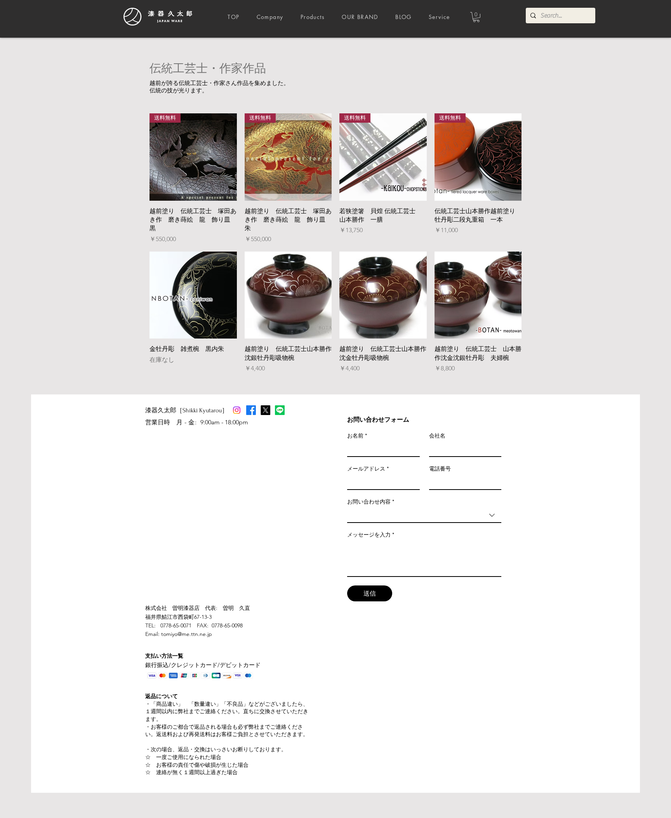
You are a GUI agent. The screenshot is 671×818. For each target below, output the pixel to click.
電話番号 (440, 468)
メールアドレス (368, 468)
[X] (265, 410)
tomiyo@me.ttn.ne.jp (186, 633)
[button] (476, 17)
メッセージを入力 (370, 534)
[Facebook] (251, 410)
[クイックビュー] (193, 295)
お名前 (357, 435)
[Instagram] (237, 410)
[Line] (280, 410)
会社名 (437, 435)
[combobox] (424, 515)
